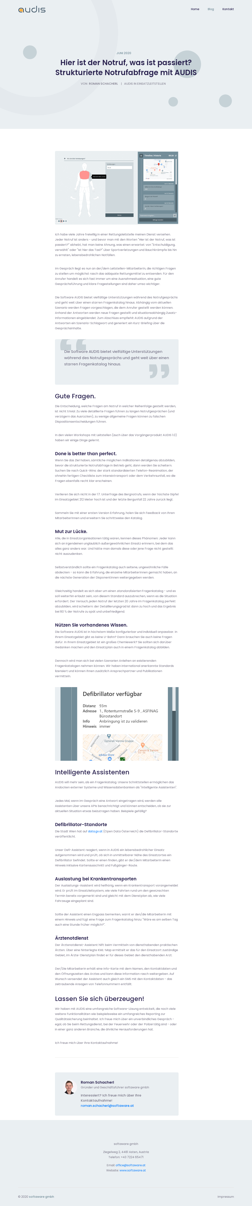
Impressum (226, 1197)
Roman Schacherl (103, 84)
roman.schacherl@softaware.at (107, 1105)
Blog (211, 9)
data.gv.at (95, 831)
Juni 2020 (123, 53)
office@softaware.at (131, 1165)
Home (195, 9)
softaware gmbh (41, 1197)
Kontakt (228, 9)
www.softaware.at (133, 1170)
